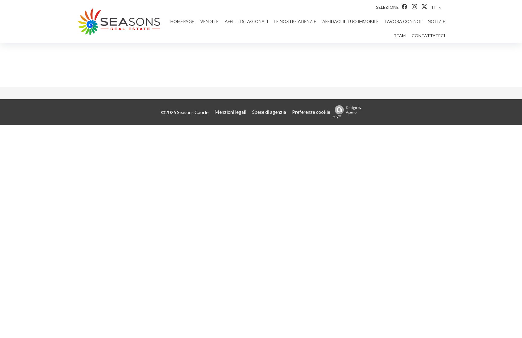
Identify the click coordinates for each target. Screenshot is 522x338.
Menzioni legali (230, 112)
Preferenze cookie (311, 112)
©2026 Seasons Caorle (184, 112)
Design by (346, 112)
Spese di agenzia (269, 112)
